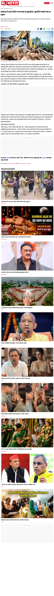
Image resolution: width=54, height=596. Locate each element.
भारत (2, 29)
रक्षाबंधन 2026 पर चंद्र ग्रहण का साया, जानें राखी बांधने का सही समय (16, 237)
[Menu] (51, 3)
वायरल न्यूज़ (3, 203)
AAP (7, 158)
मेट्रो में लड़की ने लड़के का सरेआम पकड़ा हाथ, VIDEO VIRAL (15, 414)
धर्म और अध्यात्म (4, 239)
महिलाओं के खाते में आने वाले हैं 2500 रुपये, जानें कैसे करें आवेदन (15, 520)
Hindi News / (3, 6)
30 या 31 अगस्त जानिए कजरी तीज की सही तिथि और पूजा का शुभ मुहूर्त (16, 449)
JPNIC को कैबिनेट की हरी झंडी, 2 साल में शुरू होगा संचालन (14, 343)
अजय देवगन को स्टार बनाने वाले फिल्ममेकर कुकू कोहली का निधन (15, 272)
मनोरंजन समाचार (4, 274)
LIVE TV (47, 3)
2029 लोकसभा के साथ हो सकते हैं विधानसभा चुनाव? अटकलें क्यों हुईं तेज (16, 307)
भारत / (7, 6)
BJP (44, 158)
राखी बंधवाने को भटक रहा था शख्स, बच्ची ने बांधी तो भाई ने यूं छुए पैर (15, 201)
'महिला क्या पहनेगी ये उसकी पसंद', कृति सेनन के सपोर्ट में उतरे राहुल (15, 378)
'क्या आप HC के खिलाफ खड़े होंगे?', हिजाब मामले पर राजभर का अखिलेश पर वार (18, 484)
